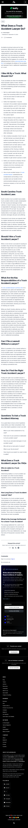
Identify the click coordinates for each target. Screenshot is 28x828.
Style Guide (5, 692)
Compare (5, 710)
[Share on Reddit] (18, 548)
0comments (9, 37)
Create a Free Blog (7, 695)
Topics (4, 681)
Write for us (5, 690)
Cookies (4, 746)
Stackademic (5, 729)
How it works (6, 598)
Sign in (13, 559)
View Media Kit (14, 652)
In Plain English (6, 722)
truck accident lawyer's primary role (12, 287)
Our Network (5, 714)
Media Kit (5, 712)
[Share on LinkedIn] (13, 548)
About (4, 737)
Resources (5, 686)
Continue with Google (14, 607)
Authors (4, 684)
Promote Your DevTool (8, 707)
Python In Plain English (11, 761)
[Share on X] (16, 548)
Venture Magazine (7, 725)
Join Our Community (14, 667)
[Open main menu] (3, 2)
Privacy (4, 744)
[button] (14, 2)
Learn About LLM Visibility (8, 716)
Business (5, 701)
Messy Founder (6, 731)
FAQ (4, 703)
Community (5, 688)
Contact (4, 742)
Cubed (4, 727)
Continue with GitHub (14, 611)
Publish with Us (6, 705)
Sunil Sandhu (11, 756)
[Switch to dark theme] (25, 2)
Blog (4, 679)
